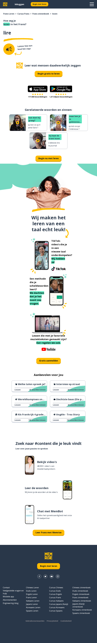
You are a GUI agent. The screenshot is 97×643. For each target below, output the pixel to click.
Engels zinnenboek (80, 594)
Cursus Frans (23, 13)
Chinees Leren (32, 587)
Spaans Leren (32, 610)
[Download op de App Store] (38, 89)
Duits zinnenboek (80, 591)
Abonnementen (10, 600)
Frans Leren (8, 13)
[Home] (19, 65)
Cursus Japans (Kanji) (58, 604)
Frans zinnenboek (40, 13)
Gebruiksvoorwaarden (35, 621)
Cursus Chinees (56, 587)
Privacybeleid (52, 621)
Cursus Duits (55, 591)
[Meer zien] (92, 4)
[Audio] (9, 49)
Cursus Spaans (55, 610)
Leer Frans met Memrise (48, 532)
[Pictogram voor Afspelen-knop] (17, 122)
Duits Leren (31, 591)
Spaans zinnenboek (81, 613)
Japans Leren (32, 604)
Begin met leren (39, 4)
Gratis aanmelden (48, 360)
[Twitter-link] (45, 576)
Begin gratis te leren (48, 73)
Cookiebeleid (65, 621)
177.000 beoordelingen (37, 97)
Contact (6, 587)
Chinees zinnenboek (81, 587)
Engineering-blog (10, 603)
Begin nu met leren (48, 158)
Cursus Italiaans (56, 601)
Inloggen (19, 4)
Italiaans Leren (32, 601)
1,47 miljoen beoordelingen (60, 97)
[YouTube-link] (51, 576)
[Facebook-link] (39, 576)
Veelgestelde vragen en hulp (13, 592)
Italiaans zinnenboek (81, 601)
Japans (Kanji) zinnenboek (78, 605)
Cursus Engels (55, 594)
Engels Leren (32, 594)
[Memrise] (5, 4)
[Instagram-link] (58, 576)
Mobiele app (8, 596)
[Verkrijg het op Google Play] (61, 89)
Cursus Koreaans (56, 607)
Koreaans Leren (33, 607)
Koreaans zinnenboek (82, 610)
